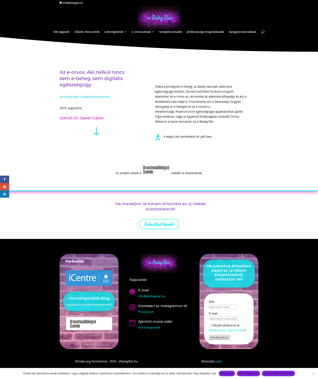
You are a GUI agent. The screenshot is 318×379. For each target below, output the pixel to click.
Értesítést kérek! (159, 224)
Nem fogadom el (248, 373)
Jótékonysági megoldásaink (205, 32)
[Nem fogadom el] (313, 373)
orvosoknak (69, 96)
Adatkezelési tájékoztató (278, 373)
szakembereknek (96, 96)
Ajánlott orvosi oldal (155, 322)
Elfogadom (227, 373)
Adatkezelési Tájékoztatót (227, 330)
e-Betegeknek (113, 32)
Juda (218, 361)
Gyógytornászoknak (242, 32)
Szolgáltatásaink (170, 32)
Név (211, 302)
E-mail (213, 313)
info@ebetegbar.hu (151, 296)
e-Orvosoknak (141, 32)
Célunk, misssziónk (87, 32)
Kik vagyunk (62, 32)
